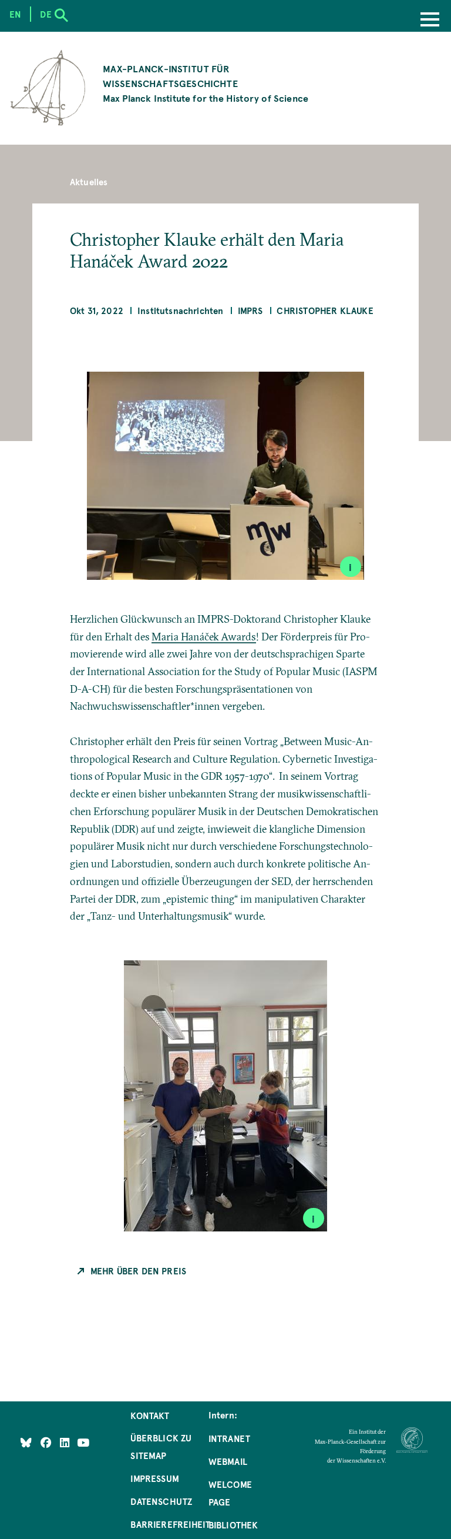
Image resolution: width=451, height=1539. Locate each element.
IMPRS (250, 310)
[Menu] (430, 20)
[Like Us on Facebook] (47, 1442)
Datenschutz (161, 1501)
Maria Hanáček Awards (204, 636)
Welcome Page (230, 1493)
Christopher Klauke (325, 310)
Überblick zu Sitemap (160, 1446)
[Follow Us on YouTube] (83, 1442)
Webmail (227, 1461)
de (45, 14)
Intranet (229, 1438)
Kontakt (149, 1415)
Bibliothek (233, 1525)
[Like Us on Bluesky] (26, 1442)
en (15, 14)
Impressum (154, 1478)
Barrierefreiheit (170, 1524)
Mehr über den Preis (138, 1271)
